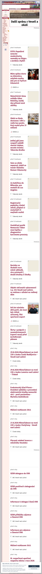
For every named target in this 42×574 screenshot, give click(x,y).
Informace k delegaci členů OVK (24, 502)
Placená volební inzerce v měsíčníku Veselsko (21, 441)
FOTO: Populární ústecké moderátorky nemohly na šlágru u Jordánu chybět (18, 56)
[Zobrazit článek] (33, 56)
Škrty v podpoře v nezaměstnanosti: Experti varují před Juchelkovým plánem (18, 334)
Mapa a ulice (4, 38)
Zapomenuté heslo (5, 16)
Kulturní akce (5, 18)
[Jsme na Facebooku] (5, 49)
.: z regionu (4, 36)
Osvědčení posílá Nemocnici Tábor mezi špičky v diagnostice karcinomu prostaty (19, 230)
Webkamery (4, 40)
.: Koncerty (4, 20)
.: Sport (4, 22)
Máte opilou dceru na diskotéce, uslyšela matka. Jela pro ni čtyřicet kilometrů (18, 78)
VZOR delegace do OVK (20, 473)
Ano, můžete (34, 566)
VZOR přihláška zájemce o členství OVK (20, 516)
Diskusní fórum (5, 37)
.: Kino (4, 19)
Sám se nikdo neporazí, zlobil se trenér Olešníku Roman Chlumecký (18, 166)
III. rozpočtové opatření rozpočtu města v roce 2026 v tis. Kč (22, 560)
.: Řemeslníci (5, 24)
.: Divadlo (4, 21)
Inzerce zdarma (5, 25)
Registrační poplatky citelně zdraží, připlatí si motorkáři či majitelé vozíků (17, 207)
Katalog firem (5, 23)
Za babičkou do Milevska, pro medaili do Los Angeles (17, 186)
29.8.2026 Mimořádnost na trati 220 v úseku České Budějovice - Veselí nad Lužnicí (24, 354)
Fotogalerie (4, 39)
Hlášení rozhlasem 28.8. (20, 410)
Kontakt (4, 41)
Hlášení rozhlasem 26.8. (20, 545)
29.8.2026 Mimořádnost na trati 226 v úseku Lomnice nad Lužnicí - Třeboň (24, 372)
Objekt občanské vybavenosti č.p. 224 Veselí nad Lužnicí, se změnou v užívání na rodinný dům (23, 291)
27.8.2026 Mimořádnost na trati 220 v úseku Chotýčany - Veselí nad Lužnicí (24, 425)
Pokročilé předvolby (34, 568)
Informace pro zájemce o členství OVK (20, 531)
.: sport (4, 35)
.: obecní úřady (5, 34)
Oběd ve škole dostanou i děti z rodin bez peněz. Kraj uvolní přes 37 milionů (18, 123)
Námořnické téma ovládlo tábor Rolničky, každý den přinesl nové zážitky (18, 101)
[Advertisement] (15, 6)
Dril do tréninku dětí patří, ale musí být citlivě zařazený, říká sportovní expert (18, 312)
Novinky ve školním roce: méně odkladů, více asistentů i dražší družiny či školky (20, 270)
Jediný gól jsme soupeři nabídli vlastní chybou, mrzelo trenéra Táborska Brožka (17, 145)
